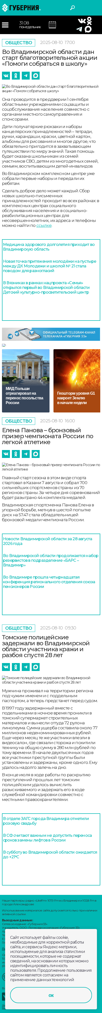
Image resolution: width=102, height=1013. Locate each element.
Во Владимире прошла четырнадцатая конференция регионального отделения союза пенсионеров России (49, 582)
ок (51, 995)
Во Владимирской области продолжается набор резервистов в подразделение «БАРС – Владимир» (50, 560)
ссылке (43, 225)
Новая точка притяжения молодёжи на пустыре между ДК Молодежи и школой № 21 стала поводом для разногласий (49, 266)
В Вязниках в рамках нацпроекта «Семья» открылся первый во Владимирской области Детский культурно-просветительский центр (46, 287)
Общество (18, 42)
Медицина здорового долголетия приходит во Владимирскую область (49, 247)
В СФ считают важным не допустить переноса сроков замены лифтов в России (47, 837)
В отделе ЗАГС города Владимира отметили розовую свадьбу (46, 821)
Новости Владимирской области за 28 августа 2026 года (47, 541)
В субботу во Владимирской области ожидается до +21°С (50, 854)
